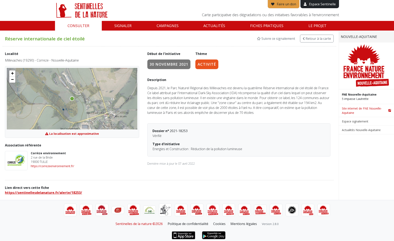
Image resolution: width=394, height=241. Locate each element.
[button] (12, 73)
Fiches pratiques (266, 25)
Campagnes (168, 25)
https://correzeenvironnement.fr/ (52, 166)
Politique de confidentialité (188, 224)
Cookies (219, 224)
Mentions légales (243, 224)
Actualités (214, 25)
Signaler (123, 25)
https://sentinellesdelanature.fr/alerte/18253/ (43, 192)
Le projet (317, 25)
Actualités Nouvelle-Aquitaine (361, 130)
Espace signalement (355, 121)
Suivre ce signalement (278, 38)
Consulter (78, 25)
